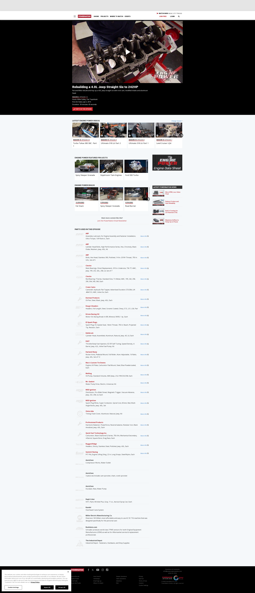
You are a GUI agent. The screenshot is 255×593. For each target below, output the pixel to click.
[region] (36, 580)
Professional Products (94, 422)
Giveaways (96, 578)
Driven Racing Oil (92, 314)
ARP (87, 233)
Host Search (97, 576)
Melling (89, 373)
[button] (74, 16)
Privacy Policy (35, 582)
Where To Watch (116, 16)
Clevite (88, 266)
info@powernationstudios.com (172, 571)
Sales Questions (121, 578)
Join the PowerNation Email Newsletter (112, 221)
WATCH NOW (170, 13)
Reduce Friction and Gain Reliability (172, 202)
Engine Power (75, 578)
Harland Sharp (91, 352)
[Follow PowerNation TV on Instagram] (102, 570)
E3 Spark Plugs (91, 322)
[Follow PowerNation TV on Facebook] (88, 570)
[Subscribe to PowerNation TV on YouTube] (98, 570)
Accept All (61, 587)
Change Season (176, 121)
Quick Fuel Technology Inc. (96, 433)
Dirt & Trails (74, 581)
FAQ (117, 583)
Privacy (141, 576)
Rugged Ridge (91, 444)
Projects (104, 16)
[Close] (68, 572)
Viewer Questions (121, 576)
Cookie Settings (13, 587)
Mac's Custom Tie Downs (95, 363)
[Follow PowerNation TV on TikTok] (107, 570)
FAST (88, 341)
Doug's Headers (92, 306)
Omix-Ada (90, 411)
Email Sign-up (97, 581)
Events (127, 16)
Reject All (47, 587)
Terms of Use (143, 581)
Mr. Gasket (90, 381)
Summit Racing (92, 452)
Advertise (119, 581)
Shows (96, 16)
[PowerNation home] (77, 571)
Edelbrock (89, 333)
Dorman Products (93, 298)
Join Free (163, 16)
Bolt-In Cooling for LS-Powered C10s (171, 211)
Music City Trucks (76, 583)
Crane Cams (90, 287)
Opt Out (141, 578)
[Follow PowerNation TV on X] (93, 570)
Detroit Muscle (75, 576)
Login (172, 16)
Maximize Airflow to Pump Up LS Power (172, 221)
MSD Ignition (91, 390)
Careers (141, 583)
